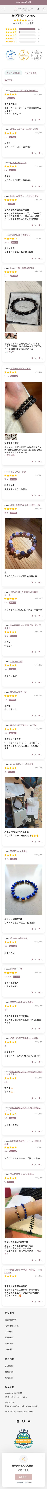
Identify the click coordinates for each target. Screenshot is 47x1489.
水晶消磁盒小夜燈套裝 (20, 235)
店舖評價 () (30, 73)
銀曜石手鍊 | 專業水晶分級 (22, 268)
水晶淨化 (9, 1349)
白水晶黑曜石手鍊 (18, 162)
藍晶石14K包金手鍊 (19, 851)
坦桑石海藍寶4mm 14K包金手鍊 (24, 196)
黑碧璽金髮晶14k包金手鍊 (22, 1002)
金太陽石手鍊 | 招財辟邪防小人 (24, 90)
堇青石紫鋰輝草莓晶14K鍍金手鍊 (25, 505)
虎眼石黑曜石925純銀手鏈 (22, 764)
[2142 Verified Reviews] (23, 1449)
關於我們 (9, 1372)
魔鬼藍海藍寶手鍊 (18, 692)
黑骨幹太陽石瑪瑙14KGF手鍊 (23, 725)
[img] (23, 20)
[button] (3, 9)
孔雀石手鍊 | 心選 (18, 471)
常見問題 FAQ (11, 1320)
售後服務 (9, 1343)
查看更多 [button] (11, 352)
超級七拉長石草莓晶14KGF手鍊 (24, 1038)
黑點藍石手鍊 (16, 969)
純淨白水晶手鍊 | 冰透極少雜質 (24, 129)
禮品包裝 (9, 1337)
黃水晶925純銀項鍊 (18, 938)
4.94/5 (30, 20)
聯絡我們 (9, 1378)
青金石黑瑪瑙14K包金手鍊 (22, 1174)
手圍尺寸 (9, 1331)
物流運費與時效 (12, 1325)
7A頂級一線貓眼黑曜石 (20, 368)
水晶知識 (9, 1366)
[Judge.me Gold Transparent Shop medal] (24, 55)
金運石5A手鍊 (16, 661)
